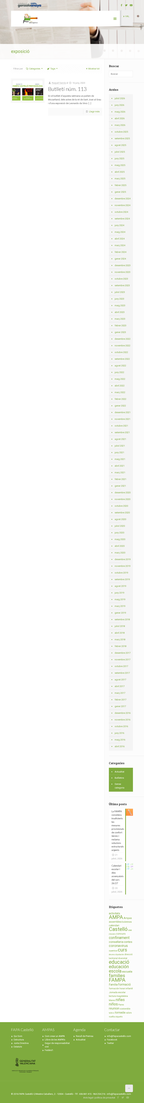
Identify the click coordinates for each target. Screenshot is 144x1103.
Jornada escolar (117, 992)
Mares (112, 1000)
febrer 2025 (120, 185)
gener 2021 (120, 486)
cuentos (113, 950)
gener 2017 (120, 706)
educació (119, 962)
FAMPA (117, 980)
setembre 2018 (122, 619)
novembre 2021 (122, 419)
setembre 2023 (122, 285)
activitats (114, 913)
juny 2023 (119, 298)
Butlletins (119, 778)
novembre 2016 (122, 719)
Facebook (112, 1039)
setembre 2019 (122, 579)
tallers (111, 1013)
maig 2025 (120, 165)
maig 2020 (120, 539)
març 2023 (120, 319)
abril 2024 (120, 238)
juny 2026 (119, 105)
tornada (120, 1012)
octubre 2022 (121, 352)
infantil (129, 988)
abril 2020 (120, 546)
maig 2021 (120, 459)
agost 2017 (120, 679)
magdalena (122, 996)
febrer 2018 (120, 646)
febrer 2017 (120, 699)
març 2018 (120, 639)
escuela (127, 971)
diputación (119, 954)
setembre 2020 (122, 512)
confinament (119, 937)
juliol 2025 (120, 151)
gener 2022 (120, 405)
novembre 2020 (122, 499)
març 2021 (120, 472)
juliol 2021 (120, 445)
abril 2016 (120, 746)
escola (115, 971)
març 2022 (120, 392)
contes (128, 942)
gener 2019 (120, 612)
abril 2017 (120, 686)
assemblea (115, 921)
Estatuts (18, 1046)
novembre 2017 (122, 659)
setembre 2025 (122, 138)
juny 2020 (119, 532)
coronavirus (118, 946)
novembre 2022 (122, 345)
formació (124, 984)
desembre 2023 (122, 265)
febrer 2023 (120, 325)
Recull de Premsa (84, 1036)
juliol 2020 (120, 526)
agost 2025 (120, 145)
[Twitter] (126, 5)
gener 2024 (120, 258)
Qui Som (18, 1036)
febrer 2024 (120, 252)
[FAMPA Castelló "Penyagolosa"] (30, 19)
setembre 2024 (122, 218)
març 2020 (120, 552)
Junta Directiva (21, 1043)
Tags (52, 68)
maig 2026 (120, 111)
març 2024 (120, 245)
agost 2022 (120, 365)
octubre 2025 (121, 131)
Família (113, 984)
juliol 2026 (120, 98)
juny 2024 (119, 225)
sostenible (125, 1009)
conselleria (116, 942)
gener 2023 (120, 332)
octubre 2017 (121, 666)
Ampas (128, 918)
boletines (127, 922)
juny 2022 (119, 372)
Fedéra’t (49, 1050)
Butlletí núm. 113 (67, 89)
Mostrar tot (93, 68)
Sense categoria (119, 786)
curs (122, 950)
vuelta (112, 1016)
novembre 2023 (122, 272)
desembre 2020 (122, 492)
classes (112, 934)
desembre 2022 (122, 339)
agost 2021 (120, 439)
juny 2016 (119, 733)
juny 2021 (119, 452)
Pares (121, 1004)
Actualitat (119, 771)
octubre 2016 (121, 726)
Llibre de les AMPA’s (55, 1039)
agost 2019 (120, 586)
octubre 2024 (121, 212)
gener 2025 (120, 192)
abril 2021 (120, 465)
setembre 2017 (122, 673)
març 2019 (120, 606)
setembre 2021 (122, 432)
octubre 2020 (121, 506)
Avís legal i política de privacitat (99, 1097)
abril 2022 (120, 385)
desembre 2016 (122, 713)
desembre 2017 (122, 653)
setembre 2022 (122, 359)
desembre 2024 (122, 198)
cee (130, 930)
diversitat (122, 958)
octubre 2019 (121, 572)
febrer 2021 (120, 479)
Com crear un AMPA (55, 1036)
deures (112, 954)
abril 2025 (120, 172)
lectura (112, 996)
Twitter (110, 1043)
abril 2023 (120, 312)
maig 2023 (120, 305)
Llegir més (94, 111)
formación (114, 988)
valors (129, 1013)
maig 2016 (120, 739)
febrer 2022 (120, 399)
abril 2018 (120, 632)
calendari (114, 925)
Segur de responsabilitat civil (57, 1045)
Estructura (19, 1039)
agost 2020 (120, 519)
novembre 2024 (122, 205)
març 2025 (120, 178)
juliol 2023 (120, 292)
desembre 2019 (122, 559)
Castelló (118, 929)
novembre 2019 (122, 566)
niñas (120, 1000)
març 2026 (120, 125)
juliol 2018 (120, 626)
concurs (121, 933)
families (117, 975)
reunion (114, 1008)
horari (122, 988)
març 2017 (120, 693)
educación (119, 966)
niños (113, 1004)
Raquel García (59, 83)
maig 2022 (120, 379)
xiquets (119, 1016)
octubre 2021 (121, 425)
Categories (34, 68)
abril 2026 (120, 118)
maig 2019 (120, 599)
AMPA (116, 917)
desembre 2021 (122, 412)
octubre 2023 (121, 278)
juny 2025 (119, 158)
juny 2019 (119, 592)
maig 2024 (120, 232)
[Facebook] (121, 5)
